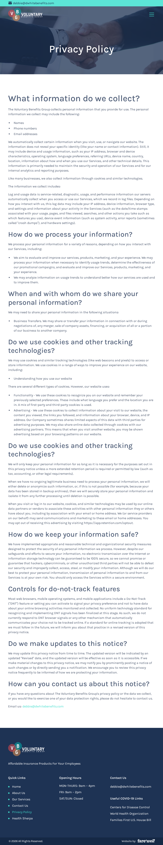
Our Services (21, 799)
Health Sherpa (22, 818)
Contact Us (20, 805)
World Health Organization (129, 813)
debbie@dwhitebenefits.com (33, 3)
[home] (25, 14)
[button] (151, 14)
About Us (18, 793)
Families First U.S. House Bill (130, 820)
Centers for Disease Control (130, 807)
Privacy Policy (22, 812)
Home (16, 786)
